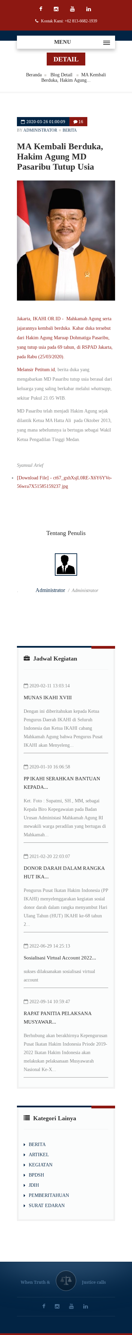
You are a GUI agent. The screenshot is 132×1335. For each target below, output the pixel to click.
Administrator (40, 130)
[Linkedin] (89, 9)
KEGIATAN (40, 1164)
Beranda (34, 74)
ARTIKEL (39, 1154)
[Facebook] (41, 9)
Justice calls (94, 1282)
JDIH (34, 1185)
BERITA (37, 1144)
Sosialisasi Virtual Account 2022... (60, 957)
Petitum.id (45, 369)
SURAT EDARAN (47, 1205)
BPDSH (36, 1175)
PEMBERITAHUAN (49, 1195)
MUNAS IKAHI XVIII (48, 697)
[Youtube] (73, 9)
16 (80, 122)
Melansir (26, 369)
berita (70, 130)
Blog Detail (62, 74)
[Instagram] (57, 9)
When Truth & (35, 1282)
